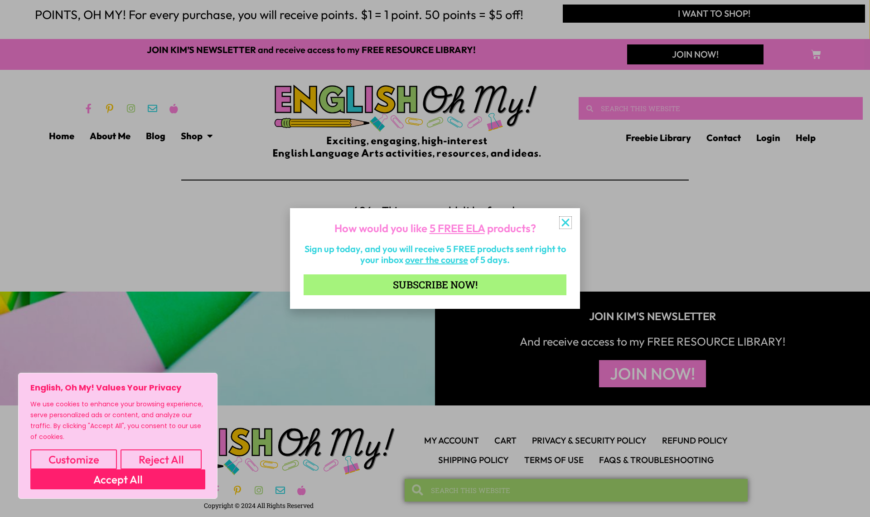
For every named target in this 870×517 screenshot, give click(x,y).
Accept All (118, 479)
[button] (565, 222)
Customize (73, 459)
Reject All (161, 459)
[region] (118, 436)
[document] (435, 258)
